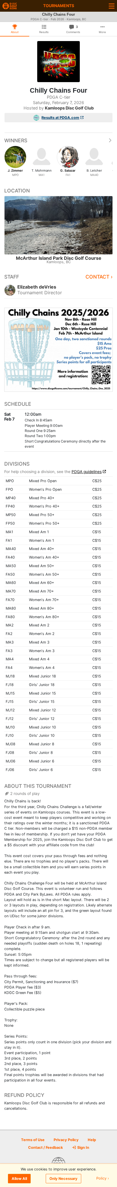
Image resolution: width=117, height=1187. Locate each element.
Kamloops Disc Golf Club (69, 107)
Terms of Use (33, 1140)
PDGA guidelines (87, 471)
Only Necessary (63, 1178)
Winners (15, 140)
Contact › (99, 277)
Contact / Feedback (45, 1147)
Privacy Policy (66, 1140)
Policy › (102, 1178)
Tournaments (58, 5)
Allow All (19, 1178)
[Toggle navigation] (111, 5)
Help (92, 1140)
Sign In (82, 1147)
